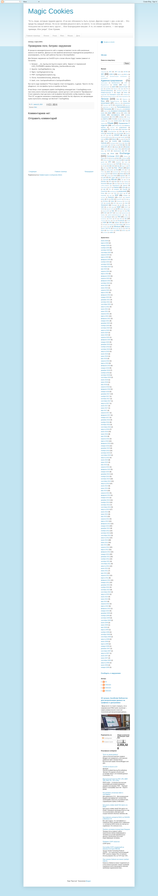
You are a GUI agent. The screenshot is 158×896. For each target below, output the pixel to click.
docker (128, 147)
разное (127, 109)
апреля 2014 (105, 493)
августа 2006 (105, 663)
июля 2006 (104, 665)
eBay (102, 151)
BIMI (102, 139)
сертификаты (115, 115)
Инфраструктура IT (107, 92)
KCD (108, 173)
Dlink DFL (104, 147)
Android (109, 133)
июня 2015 (104, 462)
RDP (116, 195)
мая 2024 (104, 269)
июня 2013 (104, 514)
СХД (118, 119)
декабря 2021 (105, 300)
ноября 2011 (105, 559)
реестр (106, 111)
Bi (127, 137)
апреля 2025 (105, 255)
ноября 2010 (105, 587)
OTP (110, 187)
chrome (120, 143)
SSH (123, 211)
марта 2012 (105, 549)
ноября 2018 (105, 373)
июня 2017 (104, 408)
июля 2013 (104, 512)
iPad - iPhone (118, 168)
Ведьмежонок (105, 84)
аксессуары (104, 82)
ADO (120, 131)
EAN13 (126, 149)
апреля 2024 (105, 271)
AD (102, 131)
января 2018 (105, 391)
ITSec (102, 171)
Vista (114, 220)
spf (116, 209)
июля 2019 (104, 354)
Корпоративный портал (109, 96)
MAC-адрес (111, 177)
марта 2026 (105, 243)
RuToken (105, 201)
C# (129, 139)
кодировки (104, 94)
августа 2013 (105, 509)
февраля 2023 (105, 281)
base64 (123, 137)
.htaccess (103, 71)
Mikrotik (114, 179)
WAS (123, 222)
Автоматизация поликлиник (118, 76)
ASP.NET (117, 135)
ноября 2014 (105, 476)
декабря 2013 (105, 500)
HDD (123, 164)
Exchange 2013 (113, 156)
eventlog (103, 153)
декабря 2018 (105, 370)
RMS (112, 199)
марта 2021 (105, 316)
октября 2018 (105, 375)
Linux (115, 175)
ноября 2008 (105, 632)
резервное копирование (119, 111)
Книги (125, 92)
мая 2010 (104, 601)
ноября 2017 (105, 396)
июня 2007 (104, 658)
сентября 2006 (106, 660)
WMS (126, 228)
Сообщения (108, 738)
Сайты (125, 113)
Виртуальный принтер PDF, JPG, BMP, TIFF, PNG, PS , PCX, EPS (115, 779)
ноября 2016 (105, 422)
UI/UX (110, 218)
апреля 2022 (105, 290)
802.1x (126, 74)
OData (126, 183)
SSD (118, 211)
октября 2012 (105, 533)
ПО (112, 105)
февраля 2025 (105, 259)
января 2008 (105, 646)
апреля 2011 (105, 575)
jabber (108, 171)
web (104, 224)
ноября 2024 (105, 262)
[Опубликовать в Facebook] (54, 104)
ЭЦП (111, 129)
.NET (110, 71)
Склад (128, 117)
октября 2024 (105, 264)
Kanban (103, 173)
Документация (123, 86)
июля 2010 (104, 597)
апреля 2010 (105, 604)
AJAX (102, 133)
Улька (55, 36)
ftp (129, 158)
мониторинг (105, 103)
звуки (122, 88)
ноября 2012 (105, 531)
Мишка (70, 36)
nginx (110, 183)
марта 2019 (105, 363)
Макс (62, 36)
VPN (110, 222)
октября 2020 (105, 328)
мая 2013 (104, 516)
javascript (115, 171)
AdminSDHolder (112, 131)
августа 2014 (105, 483)
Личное (46, 36)
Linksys (109, 175)
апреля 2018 (105, 387)
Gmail (120, 160)
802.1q (120, 74)
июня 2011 (104, 571)
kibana (122, 173)
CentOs (114, 141)
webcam (127, 224)
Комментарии (108, 742)
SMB (102, 207)
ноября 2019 (105, 347)
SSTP (111, 213)
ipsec (105, 169)
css (116, 145)
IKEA (104, 168)
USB (120, 218)
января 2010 (105, 611)
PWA (115, 193)
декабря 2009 (105, 613)
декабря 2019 (105, 344)
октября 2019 (105, 349)
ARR (109, 135)
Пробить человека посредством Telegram (116, 829)
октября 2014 (105, 479)
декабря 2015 (105, 448)
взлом (115, 85)
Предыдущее (89, 171)
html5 (113, 166)
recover (103, 197)
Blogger (88, 881)
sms (108, 207)
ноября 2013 (105, 502)
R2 (126, 193)
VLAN (128, 220)
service (120, 203)
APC (104, 135)
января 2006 (105, 667)
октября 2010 (105, 590)
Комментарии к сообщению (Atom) (50, 175)
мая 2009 (104, 627)
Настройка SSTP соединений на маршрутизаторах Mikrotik (113, 848)
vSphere (117, 222)
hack (126, 162)
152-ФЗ (125, 71)
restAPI (120, 197)
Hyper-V (124, 166)
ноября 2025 (105, 248)
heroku (128, 164)
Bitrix (35, 107)
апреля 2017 (105, 413)
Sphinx (122, 209)
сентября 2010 (106, 592)
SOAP (126, 207)
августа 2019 (105, 351)
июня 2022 (104, 288)
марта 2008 (105, 644)
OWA (123, 187)
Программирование (123, 107)
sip (120, 205)
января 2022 (105, 297)
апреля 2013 (105, 519)
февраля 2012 (105, 552)
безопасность (116, 82)
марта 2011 (104, 578)
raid (111, 195)
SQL (113, 211)
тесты (109, 121)
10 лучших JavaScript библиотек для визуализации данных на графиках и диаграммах (114, 700)
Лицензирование (123, 96)
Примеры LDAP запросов (111, 841)
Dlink (126, 145)
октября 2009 (105, 618)
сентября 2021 (106, 304)
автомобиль (104, 78)
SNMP (119, 207)
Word (102, 230)
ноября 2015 (105, 450)
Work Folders (110, 230)
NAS (115, 181)
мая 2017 (104, 410)
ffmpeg (103, 158)
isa (117, 170)
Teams (102, 216)
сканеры (121, 117)
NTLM (116, 183)
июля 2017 (104, 406)
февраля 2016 (105, 443)
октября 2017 (105, 398)
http (118, 166)
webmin (105, 226)
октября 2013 (105, 505)
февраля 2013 (105, 523)
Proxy (102, 193)
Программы (108, 109)
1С (102, 74)
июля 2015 (104, 460)
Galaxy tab (106, 160)
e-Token (119, 149)
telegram (109, 216)
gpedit (102, 162)
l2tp (127, 173)
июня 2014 (104, 488)
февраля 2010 (105, 608)
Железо (115, 88)
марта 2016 (105, 441)
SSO (105, 213)
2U (106, 682)
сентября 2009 (106, 620)
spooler (128, 209)
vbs (126, 218)
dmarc (116, 147)
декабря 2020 (105, 323)
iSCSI (122, 169)
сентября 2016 (106, 427)
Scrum (126, 201)
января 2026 (105, 245)
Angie (115, 133)
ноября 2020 (105, 325)
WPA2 (117, 230)
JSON (122, 171)
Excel (112, 153)
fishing (112, 158)
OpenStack (104, 187)
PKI (110, 189)
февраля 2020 (105, 340)
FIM (108, 158)
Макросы (125, 99)
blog (120, 139)
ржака (102, 113)
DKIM (120, 145)
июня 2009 (104, 625)
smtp (112, 207)
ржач (109, 113)
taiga (126, 215)
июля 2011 (104, 568)
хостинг (112, 127)
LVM (129, 175)
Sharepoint (104, 205)
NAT (120, 181)
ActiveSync (124, 129)
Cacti (106, 141)
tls (114, 216)
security (108, 203)
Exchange (125, 153)
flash (117, 158)
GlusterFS (113, 160)
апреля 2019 (105, 361)
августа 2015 (105, 457)
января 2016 (105, 446)
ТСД (126, 121)
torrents (126, 216)
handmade (104, 164)
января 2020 (105, 342)
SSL (128, 211)
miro (122, 179)
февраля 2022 (105, 295)
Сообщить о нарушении (111, 673)
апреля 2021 (105, 314)
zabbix (111, 232)
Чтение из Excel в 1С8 (110, 767)
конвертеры (126, 94)
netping (126, 181)
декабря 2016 (105, 420)
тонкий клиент (118, 121)
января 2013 (105, 526)
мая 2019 (104, 358)
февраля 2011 (105, 580)
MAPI (119, 177)
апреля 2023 (105, 278)
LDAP (102, 175)
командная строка (114, 94)
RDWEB (125, 195)
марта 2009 (105, 630)
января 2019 (105, 368)
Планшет (105, 105)
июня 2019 (104, 356)
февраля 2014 (105, 495)
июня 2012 (104, 542)
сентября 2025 (106, 252)
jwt (127, 171)
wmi (122, 228)
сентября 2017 (106, 401)
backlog (110, 137)
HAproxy (111, 164)
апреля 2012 (105, 547)
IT (127, 169)
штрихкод (104, 129)
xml (129, 230)
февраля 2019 (105, 365)
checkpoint (113, 143)
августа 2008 (105, 639)
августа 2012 (105, 538)
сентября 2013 (106, 507)
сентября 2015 (106, 455)
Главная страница (33, 36)
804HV (103, 76)
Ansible (121, 133)
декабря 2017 (105, 394)
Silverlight (114, 205)
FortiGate (123, 158)
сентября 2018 (106, 377)
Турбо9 (103, 123)
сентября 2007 (106, 651)
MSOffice (103, 181)
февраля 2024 (105, 276)
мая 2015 (104, 465)
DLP (111, 147)
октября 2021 (105, 302)
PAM (128, 187)
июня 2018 (104, 382)
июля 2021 (104, 309)
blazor (114, 139)
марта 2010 (105, 606)
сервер (103, 115)
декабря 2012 (105, 528)
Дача (78, 36)
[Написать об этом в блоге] (50, 104)
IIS (129, 166)
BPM (124, 139)
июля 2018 (104, 380)
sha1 (126, 203)
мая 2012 (104, 545)
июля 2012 (104, 540)
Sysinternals (124, 213)
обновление (126, 103)
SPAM (102, 209)
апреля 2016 (105, 439)
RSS (125, 199)
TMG (119, 217)
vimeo (108, 220)
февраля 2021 (105, 318)
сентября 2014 (106, 481)
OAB (121, 183)
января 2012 (105, 554)
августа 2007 (105, 653)
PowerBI (125, 189)
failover (126, 156)
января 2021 (105, 321)
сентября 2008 (106, 637)
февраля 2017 (105, 415)
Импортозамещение (107, 90)
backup (116, 137)
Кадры (118, 92)
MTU (110, 181)
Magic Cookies (50, 11)
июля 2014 (104, 486)
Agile (126, 131)
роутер (118, 113)
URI (116, 218)
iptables (111, 169)
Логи (117, 99)
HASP (117, 164)
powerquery (113, 191)
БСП (126, 82)
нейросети (117, 103)
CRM (111, 145)
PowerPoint (104, 191)
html (108, 166)
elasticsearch (117, 151)
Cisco (126, 143)
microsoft (105, 179)
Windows (117, 226)
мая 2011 (104, 573)
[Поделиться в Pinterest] (56, 104)
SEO (114, 203)
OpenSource (116, 185)
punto (109, 193)
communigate (104, 145)
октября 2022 (105, 283)
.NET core (118, 71)
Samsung (119, 201)
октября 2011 (105, 561)
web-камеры (110, 224)
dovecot (106, 149)
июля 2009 (104, 622)
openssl (125, 185)
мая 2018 (104, 384)
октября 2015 (105, 453)
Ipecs (128, 168)
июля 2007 (104, 656)
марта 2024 (105, 274)
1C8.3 (111, 74)
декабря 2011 (105, 556)
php (104, 189)
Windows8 (115, 228)
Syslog (103, 215)
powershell (122, 191)
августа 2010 (105, 594)
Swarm (117, 213)
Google (126, 160)
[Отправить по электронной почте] (47, 104)
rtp (129, 199)
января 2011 (105, 582)
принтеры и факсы (108, 107)
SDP (102, 203)
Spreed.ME (106, 211)
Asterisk (125, 135)
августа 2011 (105, 566)
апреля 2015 (105, 467)
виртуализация (105, 86)
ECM (108, 151)
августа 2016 (105, 429)
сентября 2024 (106, 266)
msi (127, 179)
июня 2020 (104, 335)
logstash (122, 175)
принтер (127, 105)
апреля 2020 (105, 337)
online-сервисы (105, 185)
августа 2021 (105, 307)
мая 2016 (104, 436)
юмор (117, 129)
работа (121, 109)
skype (126, 205)
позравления (119, 105)
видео (125, 84)
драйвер (108, 88)
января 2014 (105, 497)
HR (103, 166)
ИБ (127, 88)
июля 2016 (104, 431)
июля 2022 (104, 285)
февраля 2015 (105, 469)
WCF (128, 222)
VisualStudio (121, 220)
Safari (112, 201)
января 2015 (105, 472)
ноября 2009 (105, 615)
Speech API (110, 209)
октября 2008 (105, 634)
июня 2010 (104, 599)
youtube (105, 232)
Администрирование (112, 80)
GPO (109, 162)
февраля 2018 (105, 389)
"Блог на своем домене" (110, 754)
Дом (102, 88)
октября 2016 (105, 424)
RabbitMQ (103, 195)
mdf (129, 177)
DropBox (112, 149)
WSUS (123, 230)
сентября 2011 (106, 563)
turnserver (103, 218)
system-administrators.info (115, 215)
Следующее (33, 171)
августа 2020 (105, 330)
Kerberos (115, 173)
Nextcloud (104, 183)
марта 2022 (105, 292)
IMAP (109, 168)
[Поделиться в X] (52, 104)
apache (128, 133)
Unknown (108, 685)
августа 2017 (105, 403)
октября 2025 (105, 250)
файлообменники (117, 125)
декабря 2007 (105, 648)
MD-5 (124, 177)
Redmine (111, 197)
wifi (110, 226)
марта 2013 (105, 521)
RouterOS (119, 199)
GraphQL (118, 162)
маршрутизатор (114, 101)
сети (113, 117)
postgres (116, 189)
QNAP (121, 193)
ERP (126, 151)
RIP (108, 199)
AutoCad (103, 137)
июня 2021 (104, 311)
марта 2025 (105, 257)
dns (122, 147)
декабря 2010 (105, 585)
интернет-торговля (122, 90)
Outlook (116, 187)
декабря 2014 (105, 474)
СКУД (113, 119)
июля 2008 (104, 641)
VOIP (104, 222)
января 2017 (105, 417)
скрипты (105, 119)
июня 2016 (104, 434)
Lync (104, 177)
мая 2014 (104, 490)
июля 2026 (104, 241)
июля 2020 (104, 332)
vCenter (103, 220)
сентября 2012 (106, 535)
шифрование (123, 127)
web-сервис (119, 224)
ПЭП (115, 109)
